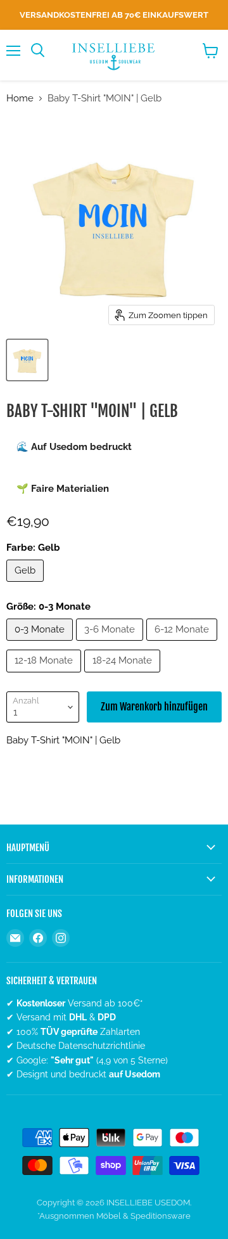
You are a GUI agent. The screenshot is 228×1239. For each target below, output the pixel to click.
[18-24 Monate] (123, 675)
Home (20, 98)
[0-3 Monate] (41, 644)
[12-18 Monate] (45, 675)
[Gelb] (26, 585)
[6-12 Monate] (183, 644)
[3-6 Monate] (111, 644)
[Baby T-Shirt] (27, 360)
